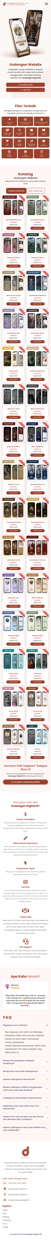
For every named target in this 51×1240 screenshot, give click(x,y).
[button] (46, 4)
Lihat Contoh (13, 228)
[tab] (16, 191)
